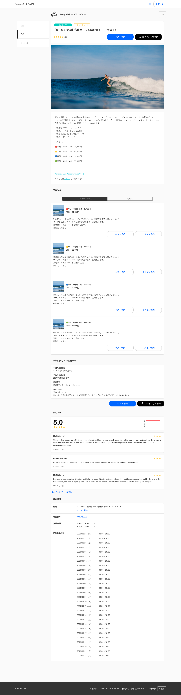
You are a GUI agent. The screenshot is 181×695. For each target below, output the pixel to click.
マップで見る (82, 510)
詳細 (22, 26)
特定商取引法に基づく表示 (133, 689)
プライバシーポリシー (109, 689)
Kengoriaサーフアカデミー (25, 4)
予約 (22, 34)
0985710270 (82, 517)
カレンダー (25, 43)
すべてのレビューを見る (62, 492)
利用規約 (93, 689)
